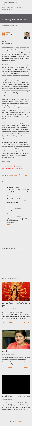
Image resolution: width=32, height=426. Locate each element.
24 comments (11, 413)
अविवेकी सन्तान (7, 351)
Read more (27, 322)
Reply (8, 195)
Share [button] (26, 175)
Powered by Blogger (16, 421)
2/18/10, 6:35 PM (18, 208)
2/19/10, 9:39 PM (18, 216)
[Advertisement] (16, 262)
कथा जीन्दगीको (9, 175)
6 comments (10, 322)
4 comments (10, 367)
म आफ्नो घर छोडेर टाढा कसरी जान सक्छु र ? (16, 396)
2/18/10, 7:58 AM (15, 198)
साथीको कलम (14, 175)
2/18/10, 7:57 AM (19, 187)
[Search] (25, 3)
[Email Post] (20, 175)
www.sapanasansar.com (12, 4)
